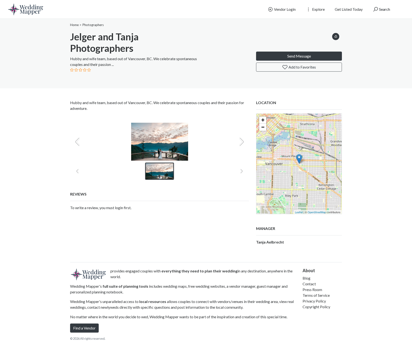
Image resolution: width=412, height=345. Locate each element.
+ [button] (262, 120)
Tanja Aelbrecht (270, 242)
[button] (335, 35)
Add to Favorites (302, 67)
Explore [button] (318, 9)
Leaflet (299, 212)
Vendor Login (284, 9)
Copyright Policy (316, 306)
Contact (309, 283)
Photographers (93, 25)
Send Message (299, 56)
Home (74, 25)
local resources (152, 301)
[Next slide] (241, 142)
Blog (306, 278)
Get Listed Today (349, 9)
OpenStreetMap (317, 212)
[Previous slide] (78, 142)
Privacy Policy (314, 301)
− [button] (262, 127)
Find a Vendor (84, 328)
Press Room (312, 289)
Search (384, 9)
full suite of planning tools (125, 286)
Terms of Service (316, 295)
